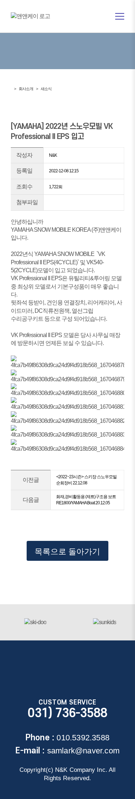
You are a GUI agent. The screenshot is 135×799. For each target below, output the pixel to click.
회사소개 (26, 89)
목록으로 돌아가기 (67, 551)
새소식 (46, 89)
